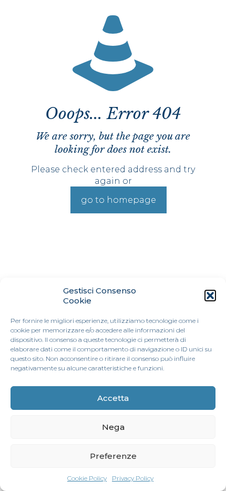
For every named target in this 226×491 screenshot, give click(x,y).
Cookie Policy (87, 478)
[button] (210, 295)
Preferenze (113, 456)
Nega (113, 427)
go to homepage (118, 200)
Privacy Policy (132, 478)
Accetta (113, 398)
